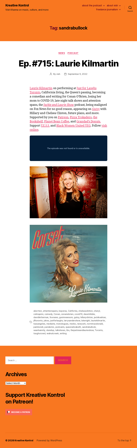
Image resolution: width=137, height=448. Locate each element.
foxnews (54, 317)
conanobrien (67, 314)
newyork (81, 323)
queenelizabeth (73, 327)
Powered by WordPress (49, 440)
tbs (67, 330)
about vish (112, 5)
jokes (46, 320)
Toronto (99, 330)
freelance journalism (107, 9)
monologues (62, 323)
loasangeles (39, 323)
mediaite (50, 323)
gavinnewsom (66, 317)
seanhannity (39, 330)
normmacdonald (95, 323)
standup (50, 330)
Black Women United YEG (73, 125)
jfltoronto (38, 320)
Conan (57, 314)
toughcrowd (39, 333)
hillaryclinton (86, 317)
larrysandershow (72, 320)
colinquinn (38, 314)
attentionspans (50, 311)
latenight (85, 320)
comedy (48, 314)
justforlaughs (56, 320)
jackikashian (100, 317)
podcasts (59, 327)
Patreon (63, 117)
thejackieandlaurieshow (82, 330)
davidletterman (40, 317)
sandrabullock (89, 327)
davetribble (89, 314)
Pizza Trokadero (81, 117)
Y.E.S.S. (45, 125)
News (61, 53)
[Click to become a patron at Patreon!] (38, 412)
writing (63, 333)
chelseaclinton (85, 311)
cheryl (97, 311)
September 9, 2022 (77, 74)
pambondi (38, 327)
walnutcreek (53, 333)
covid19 (78, 314)
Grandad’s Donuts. (88, 121)
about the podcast (92, 5)
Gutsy (96, 109)
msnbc (73, 323)
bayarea (63, 311)
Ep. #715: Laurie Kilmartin (68, 63)
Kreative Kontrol (17, 5)
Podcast (73, 53)
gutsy (76, 317)
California (72, 311)
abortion (37, 311)
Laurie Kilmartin (41, 88)
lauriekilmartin (98, 320)
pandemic (49, 327)
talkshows (60, 330)
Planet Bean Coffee (56, 121)
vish (58, 74)
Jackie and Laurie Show (58, 105)
